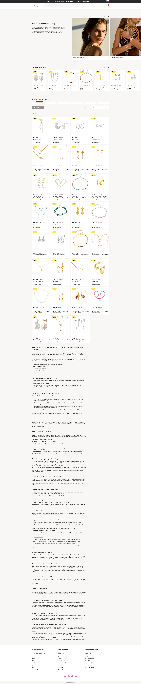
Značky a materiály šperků (90, 662)
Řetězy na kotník (35, 662)
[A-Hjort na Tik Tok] (76, 676)
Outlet (33, 667)
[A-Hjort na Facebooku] (65, 676)
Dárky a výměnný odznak (89, 658)
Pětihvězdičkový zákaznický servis (82, 1)
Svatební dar (60, 671)
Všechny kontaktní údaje (70, 682)
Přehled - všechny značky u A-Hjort (48, 10)
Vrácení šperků (87, 660)
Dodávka (86, 655)
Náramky (33, 658)
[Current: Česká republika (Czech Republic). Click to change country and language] (107, 1)
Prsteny (33, 656)
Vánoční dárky (61, 663)
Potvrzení (60, 656)
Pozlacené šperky (61, 665)
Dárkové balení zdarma (38, 537)
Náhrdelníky (34, 660)
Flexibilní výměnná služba (39, 539)
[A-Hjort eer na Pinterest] (72, 676)
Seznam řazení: (88, 107)
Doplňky (33, 665)
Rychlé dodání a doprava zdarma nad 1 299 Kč (55, 1)
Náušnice (34, 655)
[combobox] (61, 5)
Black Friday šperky (62, 662)
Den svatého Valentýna (62, 655)
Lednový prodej (61, 653)
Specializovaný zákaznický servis (40, 543)
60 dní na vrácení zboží (70, 1)
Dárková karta (87, 656)
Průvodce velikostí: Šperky (90, 667)
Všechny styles (35, 669)
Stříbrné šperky (61, 667)
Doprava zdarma (37, 535)
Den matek (60, 658)
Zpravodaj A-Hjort (88, 653)
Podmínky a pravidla (88, 663)
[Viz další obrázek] (108, 16)
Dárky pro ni (60, 669)
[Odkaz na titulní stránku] (35, 5)
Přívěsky (33, 663)
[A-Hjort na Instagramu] (69, 676)
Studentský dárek (61, 660)
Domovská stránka (35, 10)
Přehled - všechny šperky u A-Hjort (38, 653)
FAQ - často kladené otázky (90, 665)
